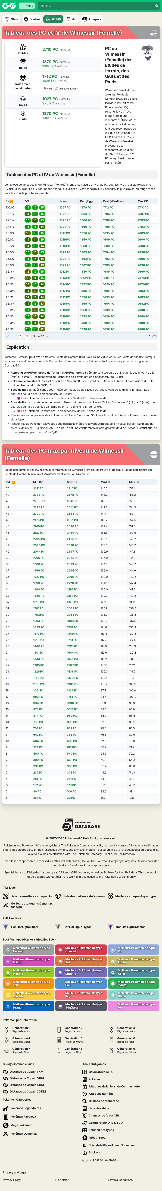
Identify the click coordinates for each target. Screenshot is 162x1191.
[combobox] (95, 6)
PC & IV (56, 19)
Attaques (94, 19)
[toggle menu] (156, 5)
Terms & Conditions (120, 1180)
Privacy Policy (12, 1180)
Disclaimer (61, 1180)
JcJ (74, 19)
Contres (34, 19)
